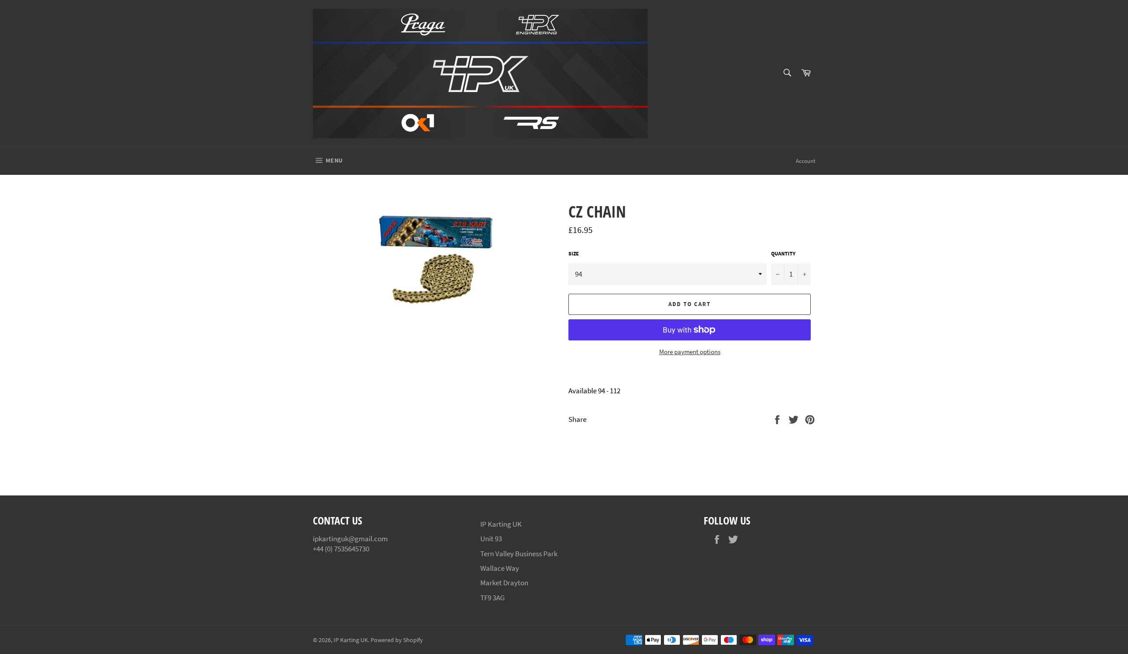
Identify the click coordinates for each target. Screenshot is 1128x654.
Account (805, 161)
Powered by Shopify (397, 640)
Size (573, 253)
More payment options (689, 351)
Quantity (783, 253)
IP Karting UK (351, 640)
